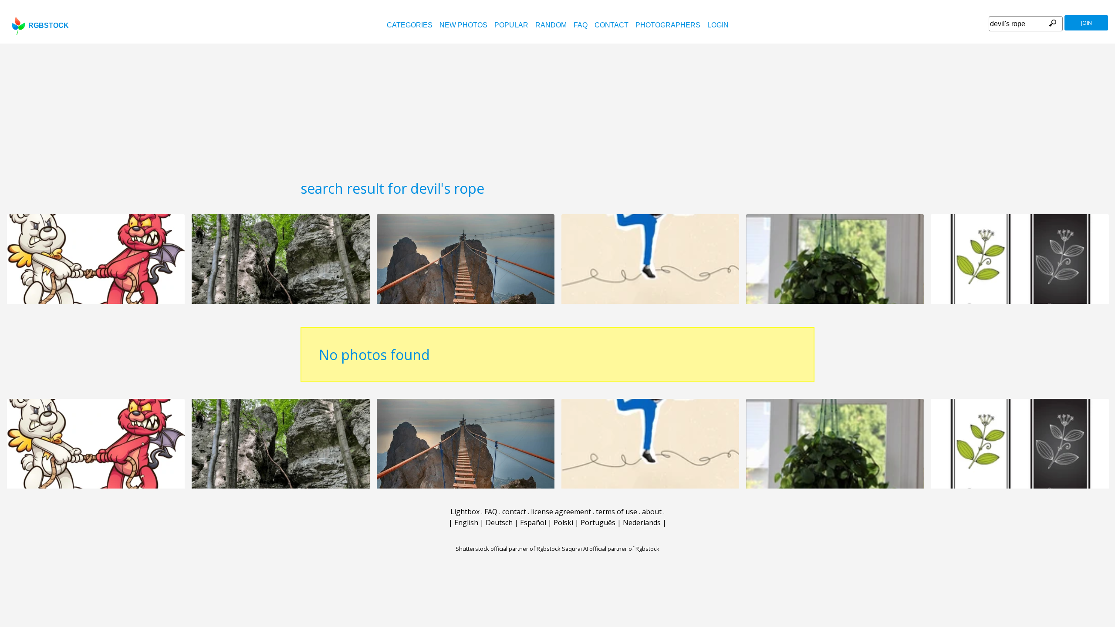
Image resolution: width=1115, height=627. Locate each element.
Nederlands (642, 522)
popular (511, 25)
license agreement (561, 511)
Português (598, 522)
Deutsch (499, 522)
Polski (563, 522)
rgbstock (48, 25)
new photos (463, 25)
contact (611, 25)
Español (533, 522)
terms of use (616, 511)
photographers (667, 25)
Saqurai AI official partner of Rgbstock (610, 549)
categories (409, 25)
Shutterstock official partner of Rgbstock (508, 549)
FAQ (581, 25)
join (1086, 23)
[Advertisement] (557, 109)
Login (718, 25)
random (551, 25)
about (652, 511)
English (466, 522)
